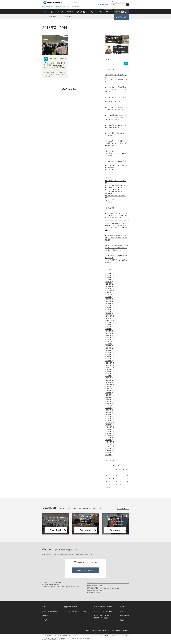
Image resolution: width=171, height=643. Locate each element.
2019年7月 (108, 431)
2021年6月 (108, 397)
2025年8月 (108, 299)
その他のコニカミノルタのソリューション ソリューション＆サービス (106, 631)
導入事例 (70, 12)
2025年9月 (108, 297)
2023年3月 (108, 357)
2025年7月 (108, 301)
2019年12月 (108, 423)
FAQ (121, 611)
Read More (123, 508)
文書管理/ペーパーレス (112, 194)
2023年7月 (108, 348)
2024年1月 (108, 339)
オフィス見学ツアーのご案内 (103, 607)
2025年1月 (108, 314)
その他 (107, 202)
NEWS (122, 620)
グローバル (103, 4)
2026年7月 (108, 275)
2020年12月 (108, 406)
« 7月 (106, 487)
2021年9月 (108, 391)
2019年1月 (108, 440)
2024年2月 (108, 337)
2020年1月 (108, 421)
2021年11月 (108, 386)
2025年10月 (108, 295)
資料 (100, 12)
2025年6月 (108, 303)
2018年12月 (108, 442)
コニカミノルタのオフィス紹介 (76, 611)
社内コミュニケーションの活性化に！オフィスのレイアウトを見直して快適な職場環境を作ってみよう (116, 165)
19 (127, 479)
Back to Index (69, 88)
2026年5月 (108, 280)
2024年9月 (108, 322)
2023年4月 (108, 354)
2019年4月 (108, 433)
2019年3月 (108, 436)
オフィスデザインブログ (55, 16)
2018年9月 (108, 448)
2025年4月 (108, 307)
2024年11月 (108, 318)
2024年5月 (108, 331)
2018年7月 (108, 453)
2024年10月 (108, 320)
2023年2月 (108, 359)
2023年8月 (108, 346)
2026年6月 (108, 278)
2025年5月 (108, 305)
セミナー (92, 12)
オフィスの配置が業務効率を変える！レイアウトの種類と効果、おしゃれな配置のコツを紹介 (116, 117)
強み (52, 12)
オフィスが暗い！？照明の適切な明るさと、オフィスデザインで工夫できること (116, 89)
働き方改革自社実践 (70, 607)
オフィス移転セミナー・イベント (115, 181)
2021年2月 (108, 401)
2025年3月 (108, 310)
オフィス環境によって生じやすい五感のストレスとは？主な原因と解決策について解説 (116, 215)
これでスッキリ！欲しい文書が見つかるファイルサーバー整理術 (116, 153)
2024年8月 (108, 325)
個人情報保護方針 (62, 636)
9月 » (110, 487)
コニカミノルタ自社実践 (112, 191)
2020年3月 (108, 416)
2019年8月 (108, 429)
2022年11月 (108, 365)
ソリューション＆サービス (61, 6)
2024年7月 (108, 327)
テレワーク (108, 200)
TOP (45, 12)
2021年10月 (108, 389)
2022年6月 (108, 376)
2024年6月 (108, 329)
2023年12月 (108, 342)
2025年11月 (108, 293)
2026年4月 (108, 282)
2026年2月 (108, 286)
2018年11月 (108, 444)
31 (120, 485)
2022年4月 (108, 378)
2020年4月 (108, 414)
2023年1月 (108, 361)
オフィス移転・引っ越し (112, 187)
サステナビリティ (124, 636)
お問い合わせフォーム (85, 570)
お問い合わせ (124, 616)
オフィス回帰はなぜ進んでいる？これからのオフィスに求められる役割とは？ (116, 238)
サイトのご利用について (49, 636)
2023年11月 (108, 344)
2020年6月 (108, 410)
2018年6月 (108, 455)
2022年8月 (108, 372)
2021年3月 (108, 399)
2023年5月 (108, 352)
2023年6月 (108, 350)
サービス (60, 12)
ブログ (108, 12)
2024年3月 (108, 335)
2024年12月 (108, 316)
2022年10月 (108, 367)
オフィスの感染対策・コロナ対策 (115, 196)
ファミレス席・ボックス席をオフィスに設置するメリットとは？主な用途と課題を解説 (116, 143)
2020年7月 (108, 408)
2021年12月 (108, 384)
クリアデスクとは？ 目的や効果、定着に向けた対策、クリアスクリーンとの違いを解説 (116, 248)
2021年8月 (108, 393)
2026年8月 (108, 273)
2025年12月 (108, 290)
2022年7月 (108, 374)
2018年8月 (108, 450)
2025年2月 (108, 312)
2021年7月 (108, 395)
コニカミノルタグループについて (108, 636)
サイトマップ (72, 636)
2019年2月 (108, 438)
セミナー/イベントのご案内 (103, 611)
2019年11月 (108, 425)
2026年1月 (108, 288)
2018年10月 (108, 446)
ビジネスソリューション (47, 6)
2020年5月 (108, 412)
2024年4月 (108, 333)
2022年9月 (108, 369)
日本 (108, 4)
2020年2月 (108, 418)
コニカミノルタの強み (49, 611)
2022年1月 (108, 382)
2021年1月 (108, 404)
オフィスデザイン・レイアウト (115, 189)
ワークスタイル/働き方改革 (113, 185)
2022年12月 (108, 363)
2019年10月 (108, 427)
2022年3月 (108, 380)
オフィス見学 (81, 12)
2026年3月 (108, 284)
